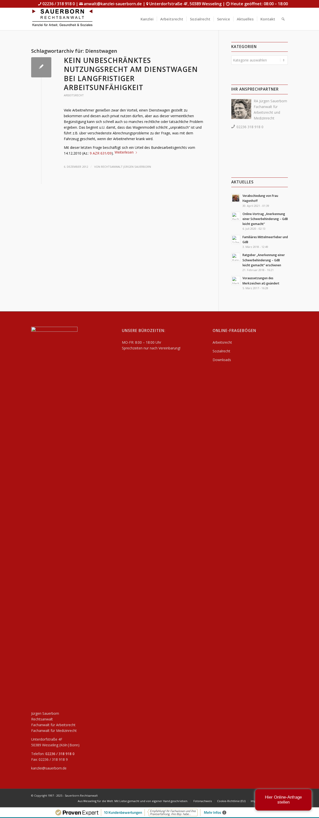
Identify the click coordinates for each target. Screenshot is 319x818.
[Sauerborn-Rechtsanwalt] (62, 19)
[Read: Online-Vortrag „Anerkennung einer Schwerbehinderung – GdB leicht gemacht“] (235, 216)
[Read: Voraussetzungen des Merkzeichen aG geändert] (235, 280)
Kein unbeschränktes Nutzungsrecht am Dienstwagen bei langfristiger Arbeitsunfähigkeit (131, 73)
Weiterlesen (124, 152)
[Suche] (283, 19)
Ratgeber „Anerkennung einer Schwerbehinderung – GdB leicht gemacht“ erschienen (263, 260)
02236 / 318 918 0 (58, 3)
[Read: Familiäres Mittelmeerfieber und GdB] (235, 239)
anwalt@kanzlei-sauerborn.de (113, 3)
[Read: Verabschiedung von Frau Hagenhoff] (235, 198)
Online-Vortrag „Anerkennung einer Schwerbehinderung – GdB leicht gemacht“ (265, 219)
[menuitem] (147, 19)
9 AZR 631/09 (101, 153)
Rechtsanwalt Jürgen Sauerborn (126, 166)
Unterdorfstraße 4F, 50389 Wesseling (185, 3)
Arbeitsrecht (74, 95)
